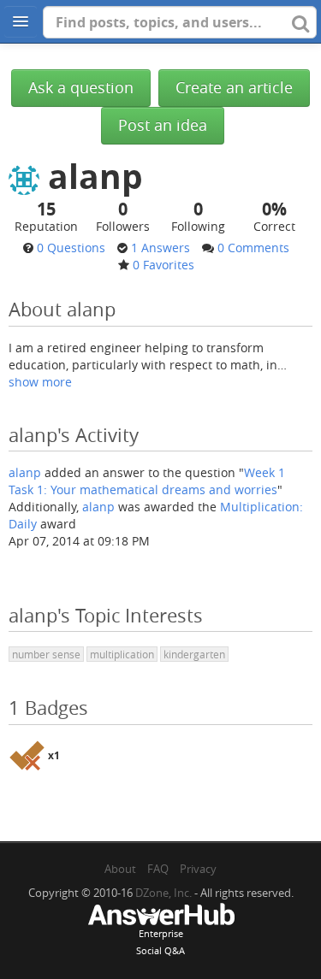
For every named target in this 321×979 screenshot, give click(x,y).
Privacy (198, 868)
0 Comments (253, 247)
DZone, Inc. (163, 892)
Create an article (234, 87)
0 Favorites (163, 265)
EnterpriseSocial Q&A (160, 942)
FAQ (158, 868)
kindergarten (194, 654)
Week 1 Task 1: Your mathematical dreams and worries (147, 481)
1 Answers (160, 247)
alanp (25, 472)
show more (40, 382)
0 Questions (71, 247)
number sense (46, 654)
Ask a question (81, 87)
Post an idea (162, 125)
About (120, 868)
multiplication (122, 654)
